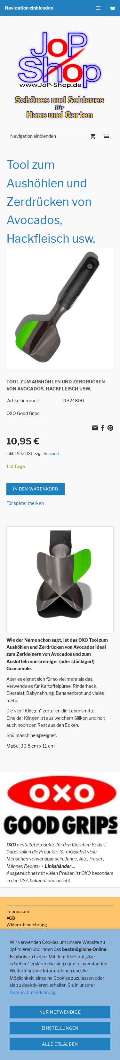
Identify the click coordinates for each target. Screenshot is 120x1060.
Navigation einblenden (29, 8)
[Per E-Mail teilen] (95, 428)
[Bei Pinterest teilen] (110, 428)
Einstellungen (60, 1028)
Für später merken (25, 503)
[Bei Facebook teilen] (103, 428)
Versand (51, 453)
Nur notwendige (60, 1012)
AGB (10, 918)
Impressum (17, 911)
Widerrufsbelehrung (26, 924)
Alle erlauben (60, 1044)
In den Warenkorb (35, 488)
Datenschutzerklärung (32, 992)
